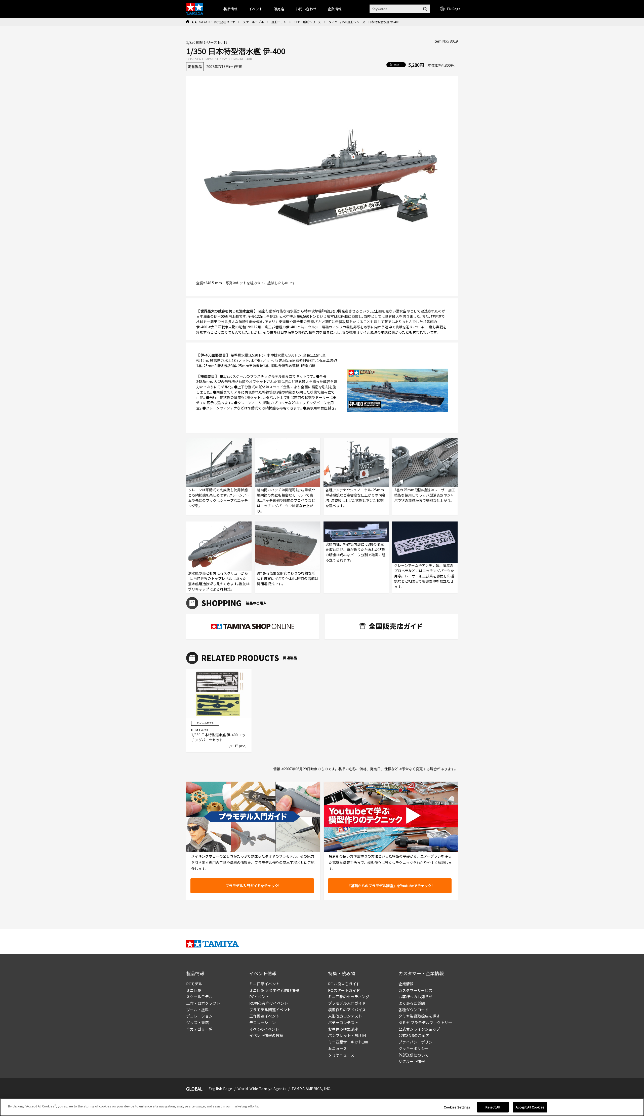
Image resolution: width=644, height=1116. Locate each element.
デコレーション (199, 1016)
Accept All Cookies (530, 1107)
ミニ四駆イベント (264, 983)
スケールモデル (253, 22)
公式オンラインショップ (419, 1029)
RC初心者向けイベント (268, 1003)
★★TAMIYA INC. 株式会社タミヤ (213, 22)
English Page (220, 1088)
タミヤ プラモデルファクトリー (425, 1022)
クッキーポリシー (413, 1048)
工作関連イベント (264, 1016)
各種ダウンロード (413, 1009)
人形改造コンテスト (345, 1016)
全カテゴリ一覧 (199, 1029)
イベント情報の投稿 (266, 1035)
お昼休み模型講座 (343, 1029)
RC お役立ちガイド (344, 983)
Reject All (493, 1107)
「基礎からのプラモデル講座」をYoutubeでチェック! (389, 885)
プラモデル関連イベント (270, 1009)
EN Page (454, 8)
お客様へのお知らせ (415, 996)
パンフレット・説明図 (347, 1035)
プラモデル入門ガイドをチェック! (252, 885)
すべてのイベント (264, 1029)
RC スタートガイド (344, 990)
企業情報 (406, 983)
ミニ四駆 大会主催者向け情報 (274, 990)
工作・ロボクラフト (203, 1003)
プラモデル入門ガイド (347, 1003)
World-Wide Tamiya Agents (261, 1088)
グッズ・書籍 (197, 1022)
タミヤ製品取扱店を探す (419, 1016)
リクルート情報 (411, 1061)
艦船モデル (279, 22)
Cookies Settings (457, 1107)
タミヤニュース (341, 1055)
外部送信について (413, 1055)
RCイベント (259, 996)
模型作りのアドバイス (347, 1009)
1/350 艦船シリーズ (307, 22)
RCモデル (194, 983)
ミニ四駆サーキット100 (348, 1041)
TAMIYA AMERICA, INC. (311, 1088)
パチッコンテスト (343, 1022)
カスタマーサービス (415, 990)
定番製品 (195, 66)
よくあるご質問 (411, 1003)
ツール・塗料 (197, 1009)
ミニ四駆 (193, 990)
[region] (322, 1107)
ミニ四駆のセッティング (348, 996)
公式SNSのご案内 (413, 1035)
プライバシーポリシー (417, 1041)
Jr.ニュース (337, 1048)
